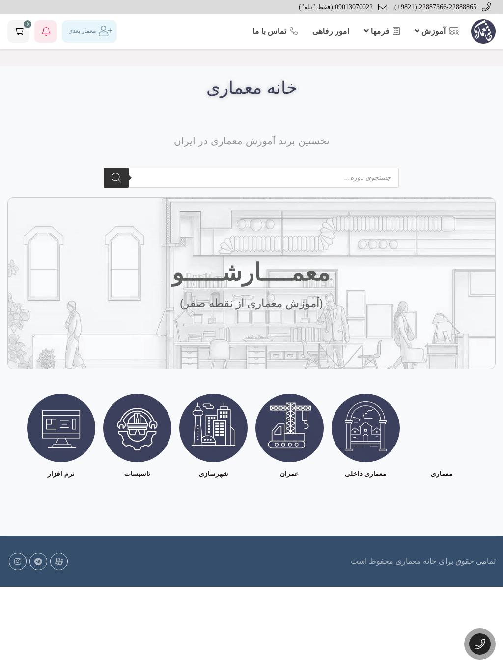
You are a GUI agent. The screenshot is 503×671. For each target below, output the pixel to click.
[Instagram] (18, 561)
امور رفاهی (330, 31)
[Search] (116, 178)
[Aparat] (59, 561)
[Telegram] (38, 561)
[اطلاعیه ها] (45, 31)
